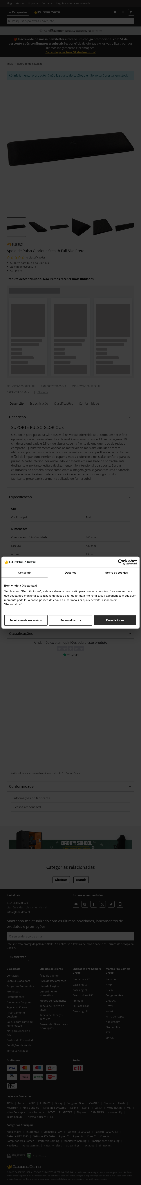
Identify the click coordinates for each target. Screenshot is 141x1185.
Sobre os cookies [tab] (116, 572)
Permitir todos (115, 620)
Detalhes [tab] (70, 572)
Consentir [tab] (24, 572)
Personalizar (68, 620)
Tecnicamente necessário (26, 620)
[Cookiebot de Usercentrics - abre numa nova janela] (121, 562)
